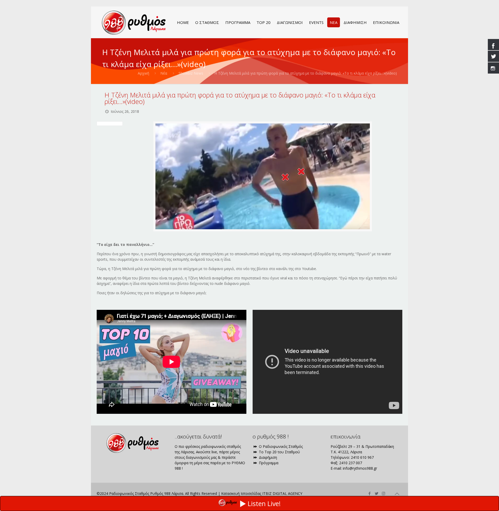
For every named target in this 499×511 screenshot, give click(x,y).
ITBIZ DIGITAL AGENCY (282, 493)
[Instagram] (383, 493)
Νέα (163, 73)
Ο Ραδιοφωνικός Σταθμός (280, 446)
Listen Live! (264, 503)
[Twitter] (376, 493)
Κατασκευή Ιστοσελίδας (241, 493)
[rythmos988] (134, 22)
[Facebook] (369, 493)
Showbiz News (191, 73)
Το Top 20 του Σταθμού (279, 451)
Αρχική (143, 73)
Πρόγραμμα (268, 462)
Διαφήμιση (267, 457)
